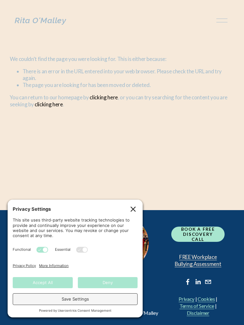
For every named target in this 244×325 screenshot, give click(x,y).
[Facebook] (188, 282)
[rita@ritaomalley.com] (208, 282)
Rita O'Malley (40, 20)
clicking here (104, 97)
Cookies (206, 299)
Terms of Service (197, 306)
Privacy (186, 299)
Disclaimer (198, 313)
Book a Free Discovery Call (198, 234)
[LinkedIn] (198, 282)
